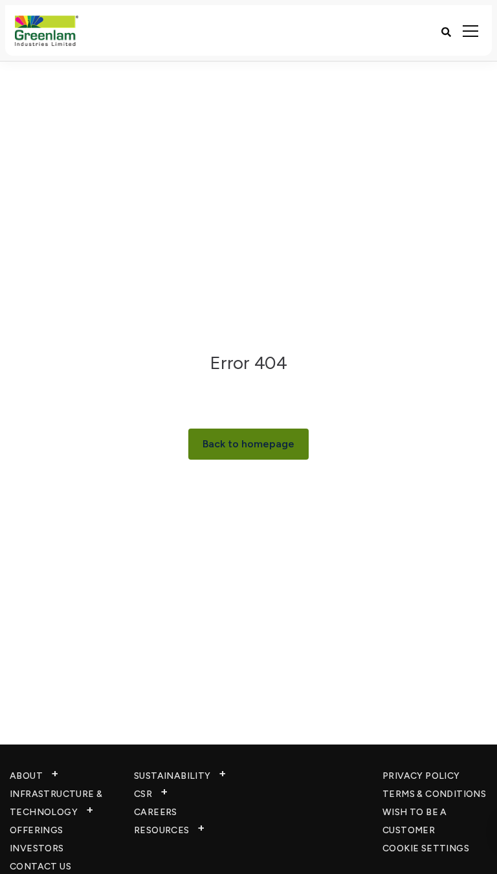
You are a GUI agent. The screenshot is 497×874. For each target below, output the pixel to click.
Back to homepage (248, 444)
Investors (37, 848)
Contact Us (40, 866)
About (26, 775)
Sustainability (172, 775)
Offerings (36, 830)
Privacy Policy (421, 775)
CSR (143, 794)
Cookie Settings (425, 848)
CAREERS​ (155, 812)
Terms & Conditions (434, 794)
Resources (162, 830)
